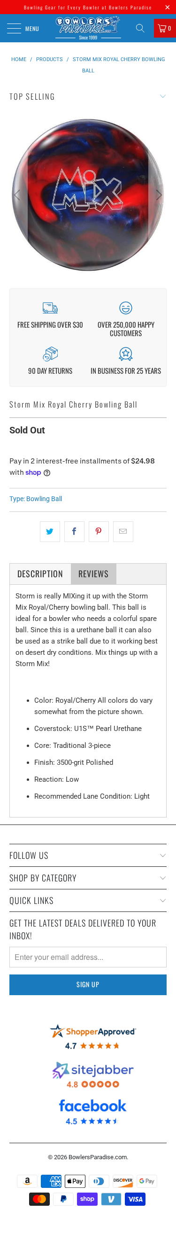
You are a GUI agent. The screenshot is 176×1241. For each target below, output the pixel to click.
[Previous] (18, 195)
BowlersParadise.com (98, 1157)
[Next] (157, 195)
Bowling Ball (44, 499)
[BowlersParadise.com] (88, 28)
